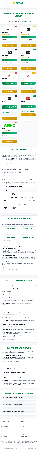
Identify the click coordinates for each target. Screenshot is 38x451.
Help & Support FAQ (4, 436)
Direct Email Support (23, 434)
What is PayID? (3, 423)
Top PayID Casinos (22, 423)
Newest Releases (22, 424)
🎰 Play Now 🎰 (9, 45)
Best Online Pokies (22, 426)
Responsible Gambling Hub (5, 434)
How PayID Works (3, 424)
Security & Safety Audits (4, 426)
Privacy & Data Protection (23, 436)
